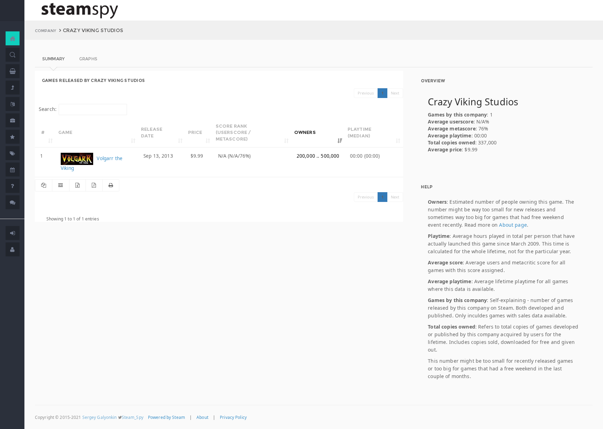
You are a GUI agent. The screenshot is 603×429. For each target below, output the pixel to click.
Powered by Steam (166, 417)
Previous (366, 93)
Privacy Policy (233, 417)
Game (65, 132)
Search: (48, 109)
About (202, 417)
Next (395, 93)
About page (513, 224)
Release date (151, 132)
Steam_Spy (132, 417)
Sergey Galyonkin (99, 417)
